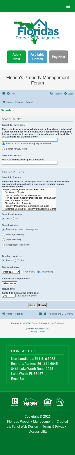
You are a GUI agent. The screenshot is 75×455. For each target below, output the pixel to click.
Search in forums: (12, 177)
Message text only (15, 234)
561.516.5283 (45, 359)
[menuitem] (11, 93)
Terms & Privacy (54, 427)
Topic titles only (13, 239)
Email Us (17, 379)
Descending (46, 271)
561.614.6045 (47, 364)
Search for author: (12, 155)
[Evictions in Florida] (29, 192)
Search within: (10, 225)
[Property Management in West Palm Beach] (29, 189)
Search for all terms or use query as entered (28, 143)
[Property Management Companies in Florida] (29, 206)
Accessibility (38, 432)
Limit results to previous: (16, 278)
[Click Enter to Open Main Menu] (68, 6)
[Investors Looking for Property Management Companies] (29, 209)
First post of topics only (17, 244)
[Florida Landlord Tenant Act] (29, 203)
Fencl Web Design (25, 427)
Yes (7, 218)
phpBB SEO (44, 329)
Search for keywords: (13, 125)
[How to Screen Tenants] (29, 200)
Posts (8, 260)
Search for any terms (16, 148)
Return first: (8, 288)
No (16, 218)
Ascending (29, 271)
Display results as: (12, 256)
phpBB (26, 323)
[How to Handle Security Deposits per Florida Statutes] (29, 198)
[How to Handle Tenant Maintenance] (29, 195)
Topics (20, 260)
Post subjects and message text (22, 229)
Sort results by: (10, 267)
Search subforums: (12, 214)
